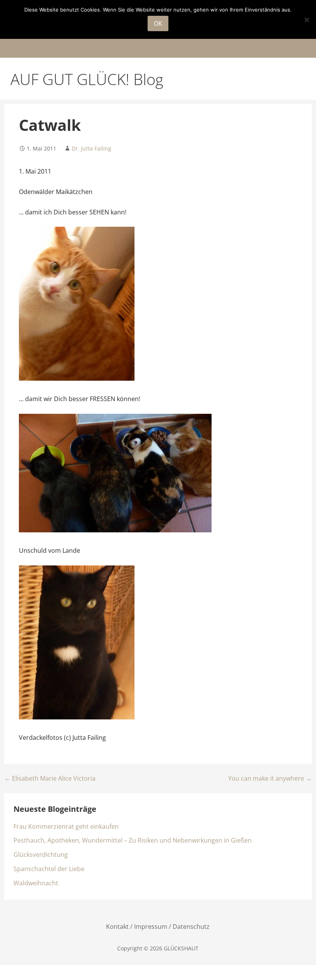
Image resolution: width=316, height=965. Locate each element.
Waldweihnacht (35, 883)
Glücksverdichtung (40, 854)
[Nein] (306, 19)
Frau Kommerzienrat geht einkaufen (66, 826)
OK (158, 23)
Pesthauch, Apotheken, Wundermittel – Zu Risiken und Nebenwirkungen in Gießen (132, 840)
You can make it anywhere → (270, 778)
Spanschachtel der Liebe (48, 869)
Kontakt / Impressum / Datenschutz (158, 926)
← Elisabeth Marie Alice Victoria (50, 778)
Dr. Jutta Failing (91, 148)
